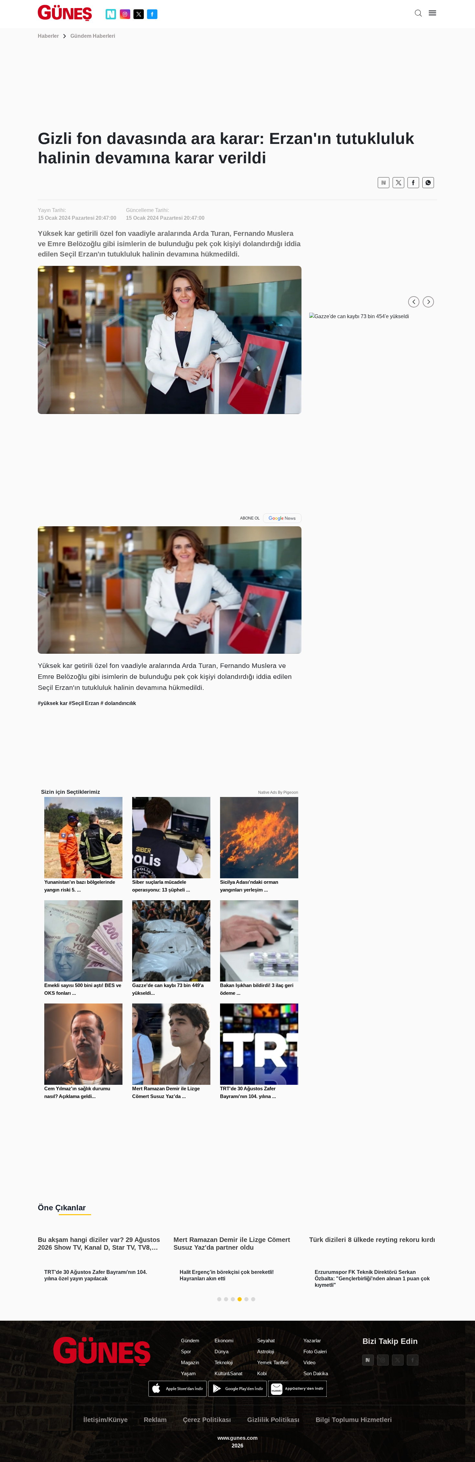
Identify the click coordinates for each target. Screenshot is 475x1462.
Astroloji (265, 1351)
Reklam (155, 1419)
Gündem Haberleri (92, 36)
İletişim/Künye (105, 1419)
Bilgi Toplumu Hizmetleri (354, 1419)
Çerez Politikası (207, 1419)
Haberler (48, 36)
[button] (413, 302)
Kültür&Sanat (228, 1373)
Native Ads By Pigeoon (278, 792)
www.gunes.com (237, 1438)
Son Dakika (315, 1373)
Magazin (190, 1362)
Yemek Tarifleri (272, 1362)
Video (309, 1362)
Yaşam (188, 1373)
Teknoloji (224, 1362)
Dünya (221, 1351)
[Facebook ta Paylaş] (413, 182)
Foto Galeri (315, 1351)
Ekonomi (224, 1340)
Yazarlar (312, 1340)
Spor (186, 1351)
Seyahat (266, 1340)
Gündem (190, 1340)
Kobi (262, 1373)
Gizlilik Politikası (273, 1419)
